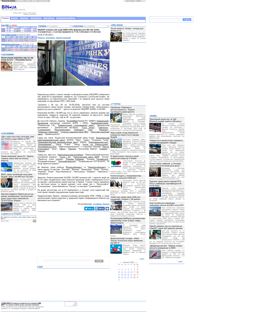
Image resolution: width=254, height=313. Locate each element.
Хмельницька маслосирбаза (70, 155)
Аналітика (24, 18)
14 (131, 272)
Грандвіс (72, 149)
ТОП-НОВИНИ (8, 54)
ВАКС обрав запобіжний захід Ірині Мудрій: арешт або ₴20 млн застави (17, 175)
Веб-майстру (49, 18)
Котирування (36, 18)
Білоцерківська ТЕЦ (47, 147)
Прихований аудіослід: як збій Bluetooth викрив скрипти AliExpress (165, 120)
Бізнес (154, 116)
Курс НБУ (5, 25)
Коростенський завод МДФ (86, 157)
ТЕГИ (41, 267)
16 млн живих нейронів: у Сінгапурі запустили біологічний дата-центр (165, 164)
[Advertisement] (91, 9)
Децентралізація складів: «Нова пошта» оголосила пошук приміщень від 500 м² (127, 240)
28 (131, 277)
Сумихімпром (44, 130)
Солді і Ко (65, 157)
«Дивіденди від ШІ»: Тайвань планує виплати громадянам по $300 (165, 247)
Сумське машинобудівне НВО (74, 132)
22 (134, 274)
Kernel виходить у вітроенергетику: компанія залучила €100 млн (126, 177)
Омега (62, 149)
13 (128, 272)
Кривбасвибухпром (99, 123)
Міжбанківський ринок (10, 44)
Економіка (50, 38)
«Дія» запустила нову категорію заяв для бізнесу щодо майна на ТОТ (17, 138)
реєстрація (130, 1)
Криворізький (102, 121)
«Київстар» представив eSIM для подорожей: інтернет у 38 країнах (125, 198)
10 (119, 272)
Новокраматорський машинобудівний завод (58, 142)
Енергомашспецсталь (98, 142)
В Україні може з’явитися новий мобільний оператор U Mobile (124, 157)
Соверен (103, 149)
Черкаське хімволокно (48, 132)
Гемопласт (103, 127)
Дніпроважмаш (44, 144)
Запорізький (42, 123)
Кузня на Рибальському (95, 144)
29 (134, 277)
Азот (90, 130)
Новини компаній (63, 38)
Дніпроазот (79, 130)
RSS (35, 1)
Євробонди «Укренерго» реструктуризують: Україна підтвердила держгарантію (122, 109)
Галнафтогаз (102, 159)
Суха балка (88, 127)
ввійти (138, 1)
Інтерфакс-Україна (101, 204)
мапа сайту (43, 1)
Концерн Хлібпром (75, 159)
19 (125, 274)
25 (122, 277)
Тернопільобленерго (97, 167)
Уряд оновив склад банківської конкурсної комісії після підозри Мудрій (125, 135)
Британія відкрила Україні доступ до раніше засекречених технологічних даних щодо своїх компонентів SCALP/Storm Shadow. (17, 197)
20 (128, 274)
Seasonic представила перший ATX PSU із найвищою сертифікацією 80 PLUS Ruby (165, 183)
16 (137, 272)
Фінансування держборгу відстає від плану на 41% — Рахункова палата (17, 59)
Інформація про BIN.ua (66, 18)
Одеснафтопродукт (67, 161)
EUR (3, 40)
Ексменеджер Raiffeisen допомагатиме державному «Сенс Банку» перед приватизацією (128, 220)
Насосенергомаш (62, 130)
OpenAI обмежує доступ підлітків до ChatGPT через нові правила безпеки (166, 227)
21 (131, 274)
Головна (5, 18)
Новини (14, 18)
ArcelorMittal (72, 121)
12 (125, 272)
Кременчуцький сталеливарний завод (76, 125)
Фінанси (41, 38)
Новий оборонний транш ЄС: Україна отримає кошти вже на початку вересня (17, 158)
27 (128, 277)
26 (125, 277)
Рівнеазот (103, 130)
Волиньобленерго (74, 167)
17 (119, 274)
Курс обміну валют (9, 35)
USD (3, 39)
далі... (143, 259)
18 (122, 274)
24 (119, 277)
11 (122, 272)
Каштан (41, 151)
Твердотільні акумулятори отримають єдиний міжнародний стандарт (166, 141)
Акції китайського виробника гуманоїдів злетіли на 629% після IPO (166, 204)
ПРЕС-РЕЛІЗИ (117, 25)
